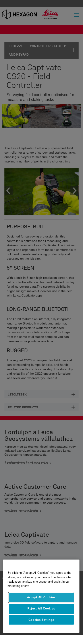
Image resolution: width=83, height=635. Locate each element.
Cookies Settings (41, 619)
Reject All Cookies (41, 608)
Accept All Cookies (41, 597)
